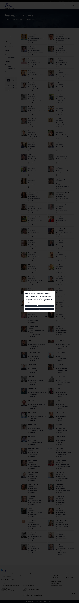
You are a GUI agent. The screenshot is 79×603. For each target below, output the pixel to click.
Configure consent (39, 305)
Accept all (39, 309)
